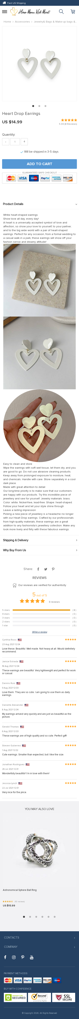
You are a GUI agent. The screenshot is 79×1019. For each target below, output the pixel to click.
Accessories (22, 21)
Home (7, 21)
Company (10, 947)
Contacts (11, 937)
